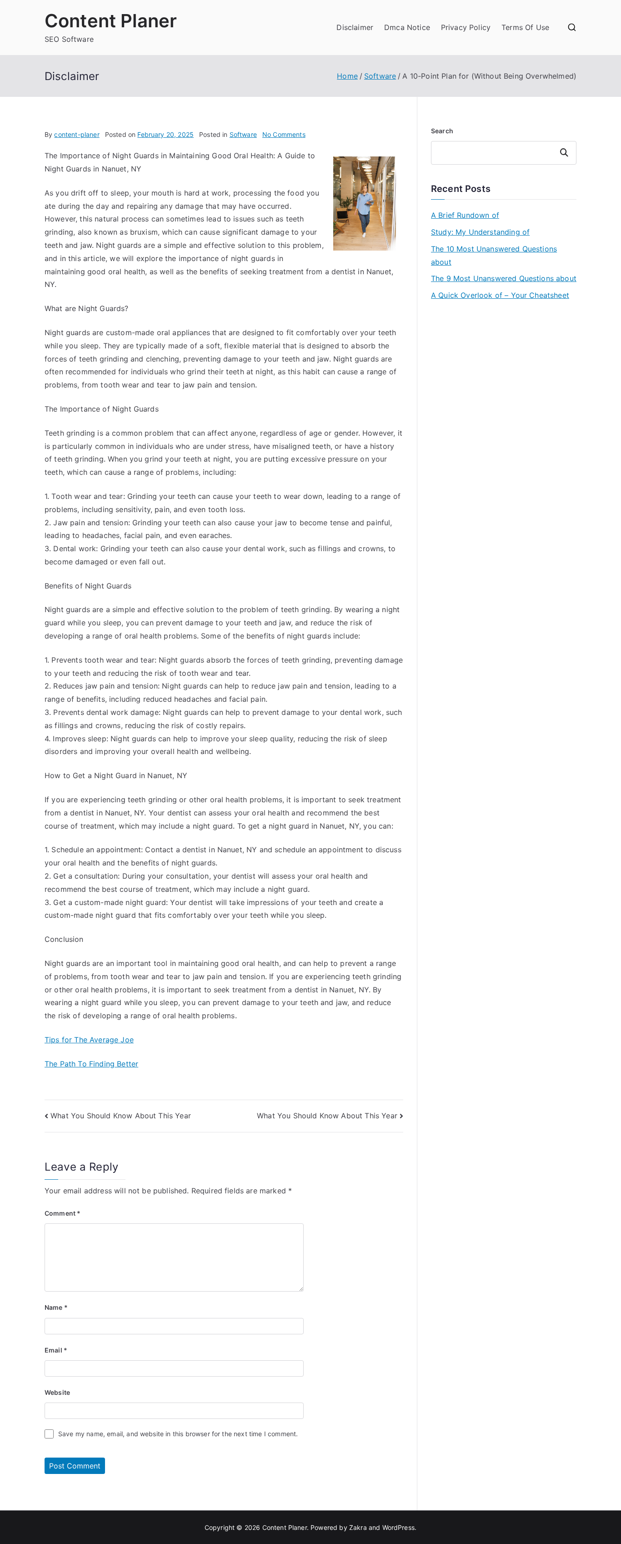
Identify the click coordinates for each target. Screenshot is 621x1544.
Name (56, 1307)
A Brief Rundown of (465, 215)
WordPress (398, 1527)
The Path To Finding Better (91, 1063)
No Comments (283, 134)
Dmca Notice (407, 27)
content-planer (76, 134)
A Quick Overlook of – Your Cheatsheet (500, 295)
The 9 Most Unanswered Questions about (503, 278)
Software (243, 134)
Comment (62, 1213)
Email (56, 1350)
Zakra (358, 1527)
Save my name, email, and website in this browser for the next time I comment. (178, 1434)
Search (442, 131)
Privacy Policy (466, 27)
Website (57, 1392)
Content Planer (111, 21)
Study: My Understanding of (480, 231)
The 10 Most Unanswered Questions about (494, 255)
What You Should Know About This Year (120, 1115)
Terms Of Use (525, 27)
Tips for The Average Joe (89, 1039)
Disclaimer (354, 27)
